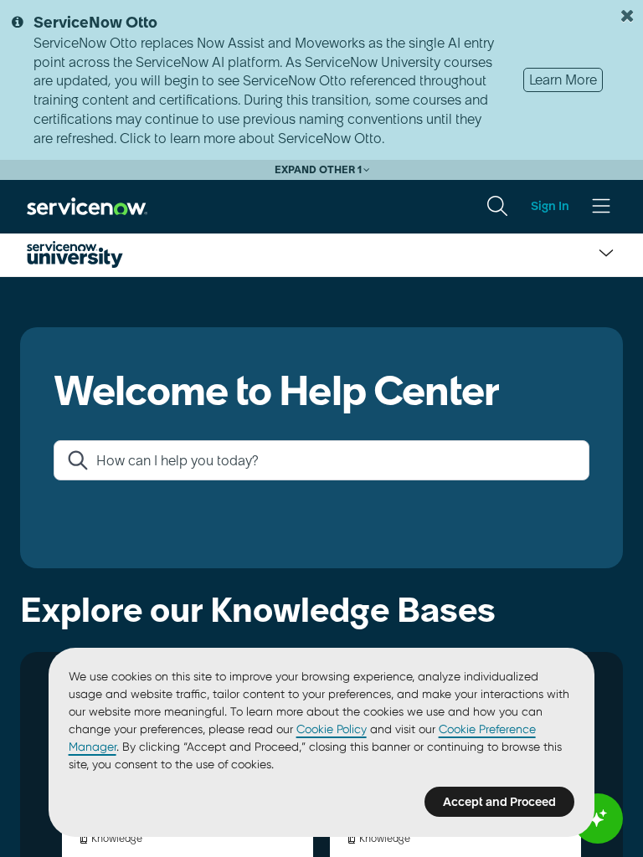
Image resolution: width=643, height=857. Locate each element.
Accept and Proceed (499, 801)
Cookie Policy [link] (331, 729)
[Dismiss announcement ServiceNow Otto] (627, 15)
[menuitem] (497, 206)
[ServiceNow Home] (87, 205)
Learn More (563, 79)
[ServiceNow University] (75, 254)
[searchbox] (335, 460)
